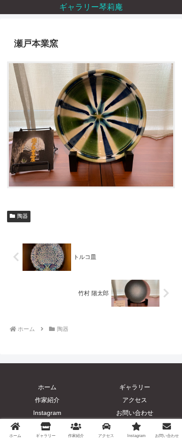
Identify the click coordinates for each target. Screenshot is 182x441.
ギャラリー (134, 387)
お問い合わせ (134, 412)
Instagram (47, 412)
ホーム (47, 387)
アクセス (134, 399)
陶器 (22, 216)
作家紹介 (47, 399)
